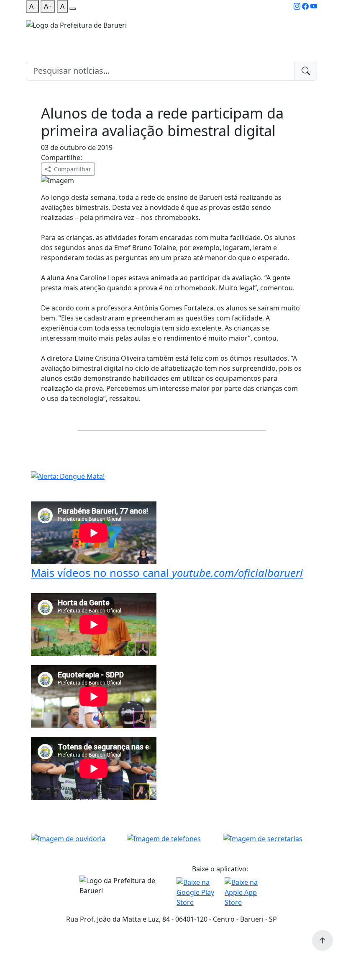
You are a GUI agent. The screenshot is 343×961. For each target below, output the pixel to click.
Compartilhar (72, 169)
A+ (48, 6)
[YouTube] (313, 6)
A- (32, 6)
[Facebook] (305, 6)
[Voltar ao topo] (322, 940)
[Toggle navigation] (31, 36)
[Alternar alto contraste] (72, 9)
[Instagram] (297, 6)
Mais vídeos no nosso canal (167, 573)
